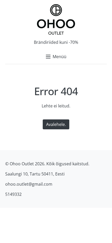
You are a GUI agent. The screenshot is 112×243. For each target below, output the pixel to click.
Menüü (59, 56)
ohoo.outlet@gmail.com (28, 184)
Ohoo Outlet (22, 164)
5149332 (13, 194)
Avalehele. (56, 124)
